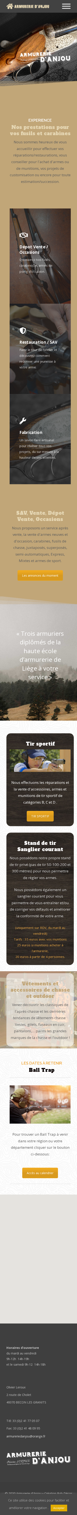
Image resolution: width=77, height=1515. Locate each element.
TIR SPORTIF (40, 816)
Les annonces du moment (40, 575)
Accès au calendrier (40, 1173)
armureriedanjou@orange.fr (25, 1436)
